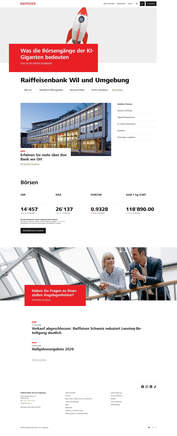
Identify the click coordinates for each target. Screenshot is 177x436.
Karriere (121, 130)
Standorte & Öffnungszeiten (51, 90)
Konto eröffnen (125, 110)
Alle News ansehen (39, 360)
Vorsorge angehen (126, 137)
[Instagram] (146, 386)
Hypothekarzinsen (126, 117)
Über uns (28, 90)
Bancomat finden (77, 90)
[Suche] (137, 3)
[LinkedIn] (151, 386)
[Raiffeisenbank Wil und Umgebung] (28, 3)
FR (152, 427)
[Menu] (142, 3)
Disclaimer (61, 221)
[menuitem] (109, 3)
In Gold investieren (127, 124)
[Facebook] (142, 386)
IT (155, 427)
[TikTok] (155, 386)
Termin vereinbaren (100, 90)
